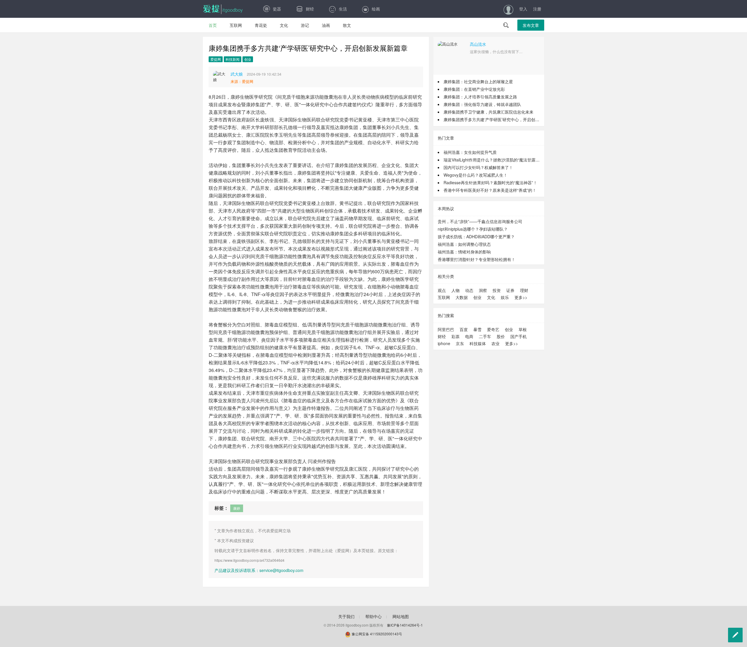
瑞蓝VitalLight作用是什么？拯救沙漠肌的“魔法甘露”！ (492, 160)
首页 (213, 25)
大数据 (461, 297)
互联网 (236, 25)
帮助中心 (373, 616)
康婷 (236, 508)
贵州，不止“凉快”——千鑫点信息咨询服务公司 (480, 221)
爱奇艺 (493, 329)
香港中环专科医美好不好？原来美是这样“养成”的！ (490, 190)
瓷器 (277, 9)
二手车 (485, 336)
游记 (305, 25)
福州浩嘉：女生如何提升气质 (470, 152)
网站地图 (400, 616)
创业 (247, 59)
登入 (523, 9)
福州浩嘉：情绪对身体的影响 (464, 252)
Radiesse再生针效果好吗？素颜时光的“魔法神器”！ (490, 182)
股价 (501, 336)
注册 (537, 9)
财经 (310, 9)
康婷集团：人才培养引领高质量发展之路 (480, 97)
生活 (343, 9)
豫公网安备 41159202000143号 (376, 633)
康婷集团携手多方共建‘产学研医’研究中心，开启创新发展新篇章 (502, 119)
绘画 (376, 9)
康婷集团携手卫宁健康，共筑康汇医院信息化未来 (488, 112)
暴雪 (477, 329)
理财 (524, 290)
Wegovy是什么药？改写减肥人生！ (475, 175)
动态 (469, 290)
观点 (442, 290)
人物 (455, 290)
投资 (497, 290)
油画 (326, 25)
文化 (284, 25)
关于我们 (346, 616)
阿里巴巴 (446, 329)
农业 (495, 343)
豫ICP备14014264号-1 (405, 624)
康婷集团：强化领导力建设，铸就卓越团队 (482, 104)
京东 (460, 343)
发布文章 (531, 25)
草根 (523, 329)
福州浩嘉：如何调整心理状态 (464, 244)
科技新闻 (233, 59)
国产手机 (518, 336)
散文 (347, 25)
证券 (510, 290)
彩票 (455, 336)
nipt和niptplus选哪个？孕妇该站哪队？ (473, 229)
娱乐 (505, 297)
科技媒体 (478, 343)
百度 (464, 329)
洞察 (483, 290)
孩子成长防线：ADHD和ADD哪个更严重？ (476, 236)
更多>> (520, 297)
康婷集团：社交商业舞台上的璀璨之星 (478, 81)
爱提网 (215, 59)
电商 (469, 336)
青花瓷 (261, 25)
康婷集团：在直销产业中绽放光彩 (474, 89)
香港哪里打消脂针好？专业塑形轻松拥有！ (476, 259)
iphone (444, 343)
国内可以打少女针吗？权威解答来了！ (478, 167)
